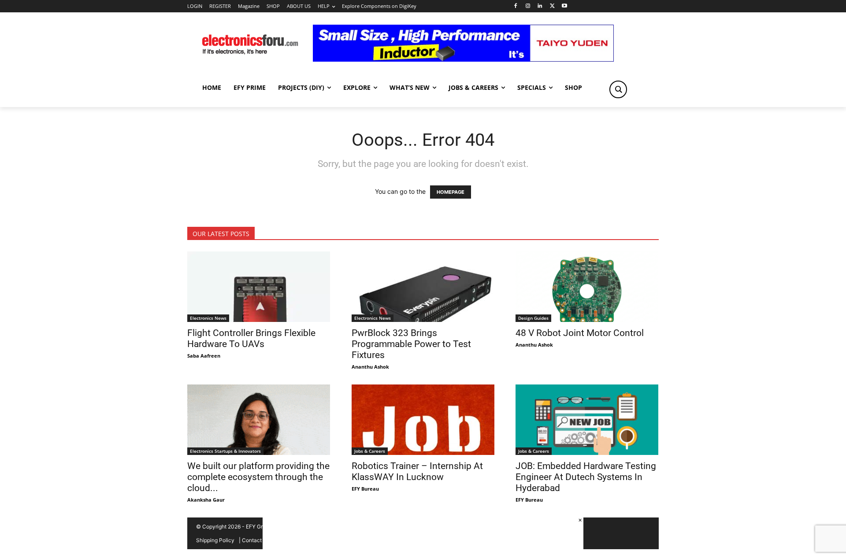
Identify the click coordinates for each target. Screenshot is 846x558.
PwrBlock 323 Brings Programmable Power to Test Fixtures (411, 344)
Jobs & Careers (369, 451)
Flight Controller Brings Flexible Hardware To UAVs (251, 338)
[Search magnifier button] (618, 89)
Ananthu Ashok (370, 366)
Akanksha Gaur (206, 499)
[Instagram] (528, 6)
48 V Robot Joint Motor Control (580, 333)
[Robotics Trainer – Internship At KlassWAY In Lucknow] (423, 419)
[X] (552, 6)
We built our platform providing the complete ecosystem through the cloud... (258, 477)
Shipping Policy (215, 540)
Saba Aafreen (203, 355)
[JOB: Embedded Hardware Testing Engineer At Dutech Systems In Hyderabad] (587, 419)
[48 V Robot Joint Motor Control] (587, 286)
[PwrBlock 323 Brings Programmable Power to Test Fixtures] (423, 286)
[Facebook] (515, 6)
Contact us (255, 540)
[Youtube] (565, 6)
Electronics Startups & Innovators (225, 451)
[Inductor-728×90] (463, 59)
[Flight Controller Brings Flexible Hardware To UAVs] (258, 286)
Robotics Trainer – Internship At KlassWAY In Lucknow (417, 471)
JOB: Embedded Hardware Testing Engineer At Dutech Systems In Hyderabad (586, 477)
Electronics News (208, 318)
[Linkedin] (540, 6)
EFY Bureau (365, 488)
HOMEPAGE (450, 192)
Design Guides (533, 318)
